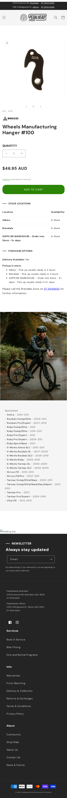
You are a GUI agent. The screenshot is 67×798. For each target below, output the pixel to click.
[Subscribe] (50, 559)
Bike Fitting (13, 647)
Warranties (13, 675)
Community (14, 734)
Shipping (6, 179)
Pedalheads (26, 792)
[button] (4, 17)
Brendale (34, 3)
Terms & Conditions (19, 706)
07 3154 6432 (47, 3)
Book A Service (16, 639)
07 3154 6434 (47, 7)
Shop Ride (13, 742)
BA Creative (47, 792)
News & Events (16, 765)
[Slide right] (40, 106)
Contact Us (13, 757)
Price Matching (16, 683)
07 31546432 (52, 289)
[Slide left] (26, 106)
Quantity (9, 146)
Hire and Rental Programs (22, 654)
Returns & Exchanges (20, 698)
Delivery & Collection (20, 691)
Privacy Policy (15, 713)
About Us (12, 749)
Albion (36, 7)
